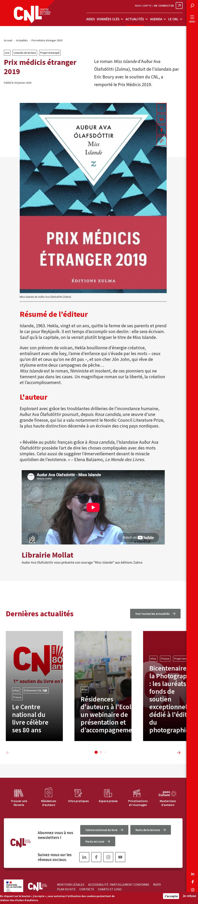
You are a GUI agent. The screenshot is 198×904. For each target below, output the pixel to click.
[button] (96, 752)
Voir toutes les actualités (152, 614)
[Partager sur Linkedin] (162, 119)
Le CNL (173, 19)
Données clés (108, 19)
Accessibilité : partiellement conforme (118, 884)
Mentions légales (70, 884)
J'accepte (171, 896)
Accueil (8, 40)
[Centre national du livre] (32, 14)
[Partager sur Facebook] (162, 130)
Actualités (134, 19)
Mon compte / (154, 5)
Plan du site (66, 889)
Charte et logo (110, 889)
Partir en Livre (94, 841)
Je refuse (189, 896)
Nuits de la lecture (148, 830)
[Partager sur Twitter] (162, 108)
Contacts (86, 889)
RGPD (157, 884)
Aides (90, 19)
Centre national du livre (101, 830)
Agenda (156, 19)
